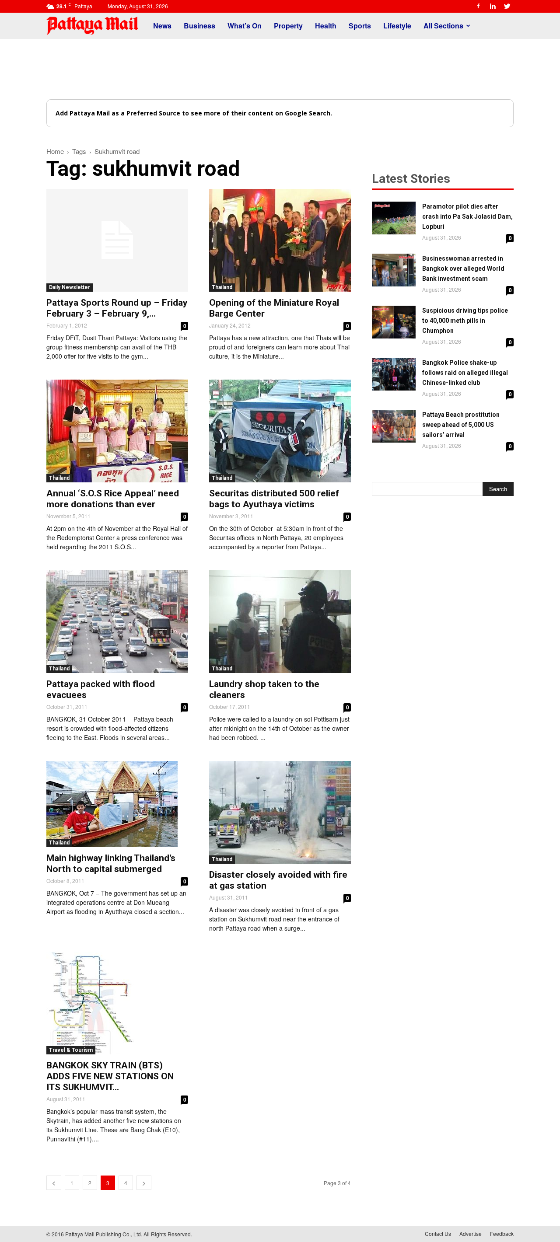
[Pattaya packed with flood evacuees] (117, 621)
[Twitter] (507, 6)
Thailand (222, 287)
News (162, 26)
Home (55, 151)
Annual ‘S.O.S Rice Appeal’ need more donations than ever (112, 498)
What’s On (245, 26)
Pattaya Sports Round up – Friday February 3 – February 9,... (117, 308)
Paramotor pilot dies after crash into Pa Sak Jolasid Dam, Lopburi (467, 216)
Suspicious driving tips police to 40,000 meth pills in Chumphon (465, 320)
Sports (360, 26)
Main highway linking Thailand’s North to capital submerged (110, 863)
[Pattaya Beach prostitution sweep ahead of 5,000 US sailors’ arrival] (394, 426)
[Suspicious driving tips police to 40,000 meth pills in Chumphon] (394, 322)
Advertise (470, 1233)
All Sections (443, 26)
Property (288, 26)
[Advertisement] (280, 69)
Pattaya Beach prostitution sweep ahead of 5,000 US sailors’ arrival (461, 424)
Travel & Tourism (71, 1050)
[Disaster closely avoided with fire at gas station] (280, 812)
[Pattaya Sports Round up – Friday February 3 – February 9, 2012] (117, 240)
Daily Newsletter (69, 287)
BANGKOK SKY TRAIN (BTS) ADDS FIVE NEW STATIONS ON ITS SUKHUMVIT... (110, 1076)
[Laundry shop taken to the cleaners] (280, 621)
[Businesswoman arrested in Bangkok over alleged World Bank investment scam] (394, 270)
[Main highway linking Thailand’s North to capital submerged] (117, 804)
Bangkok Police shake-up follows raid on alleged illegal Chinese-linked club (465, 372)
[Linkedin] (492, 6)
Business (199, 26)
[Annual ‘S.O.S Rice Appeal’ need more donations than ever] (117, 431)
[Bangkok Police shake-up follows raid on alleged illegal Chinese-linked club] (394, 374)
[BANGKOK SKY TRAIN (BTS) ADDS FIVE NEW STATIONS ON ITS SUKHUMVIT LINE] (117, 1003)
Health (325, 26)
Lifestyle (397, 26)
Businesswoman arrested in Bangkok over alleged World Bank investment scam (463, 268)
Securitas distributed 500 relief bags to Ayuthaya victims (274, 498)
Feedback (502, 1233)
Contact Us (438, 1233)
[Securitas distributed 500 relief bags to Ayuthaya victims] (280, 431)
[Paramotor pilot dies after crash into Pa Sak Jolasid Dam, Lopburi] (394, 218)
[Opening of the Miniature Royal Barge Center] (280, 240)
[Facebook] (478, 6)
